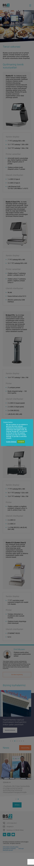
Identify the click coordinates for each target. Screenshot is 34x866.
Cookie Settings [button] (11, 442)
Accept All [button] (21, 441)
